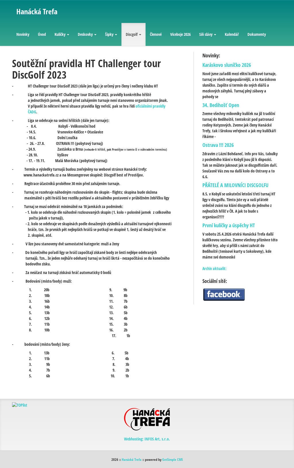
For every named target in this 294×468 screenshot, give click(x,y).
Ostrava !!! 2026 (218, 144)
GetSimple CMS (172, 459)
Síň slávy (205, 34)
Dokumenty (256, 34)
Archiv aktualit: (214, 268)
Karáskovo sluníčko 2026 (226, 64)
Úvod (42, 34)
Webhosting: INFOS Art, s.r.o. (147, 439)
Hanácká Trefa (132, 459)
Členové (156, 34)
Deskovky (85, 34)
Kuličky (60, 34)
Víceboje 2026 (180, 34)
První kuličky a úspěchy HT (228, 225)
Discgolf (132, 34)
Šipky (109, 34)
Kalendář (232, 34)
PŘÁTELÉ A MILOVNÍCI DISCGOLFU (235, 185)
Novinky (22, 34)
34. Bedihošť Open (220, 105)
